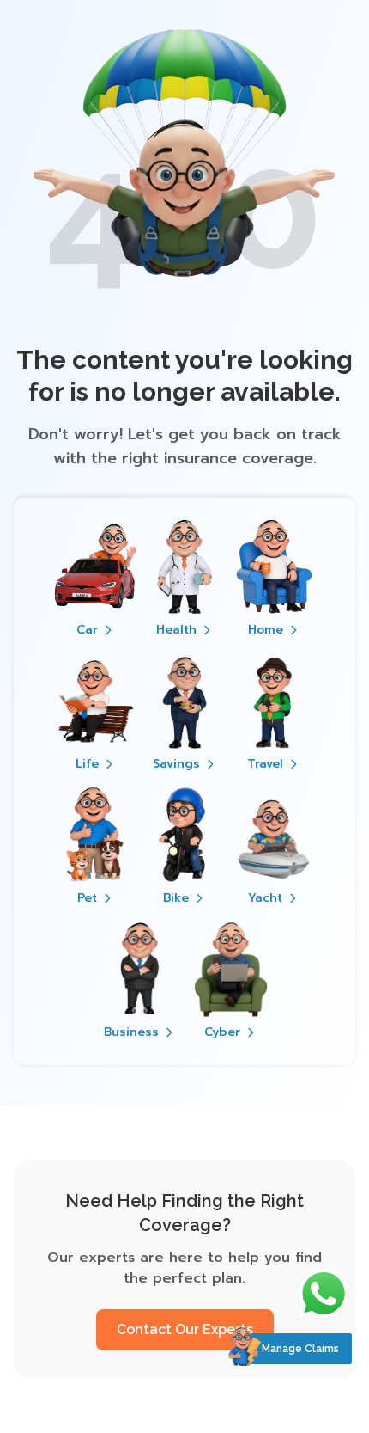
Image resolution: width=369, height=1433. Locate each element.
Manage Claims (300, 1349)
